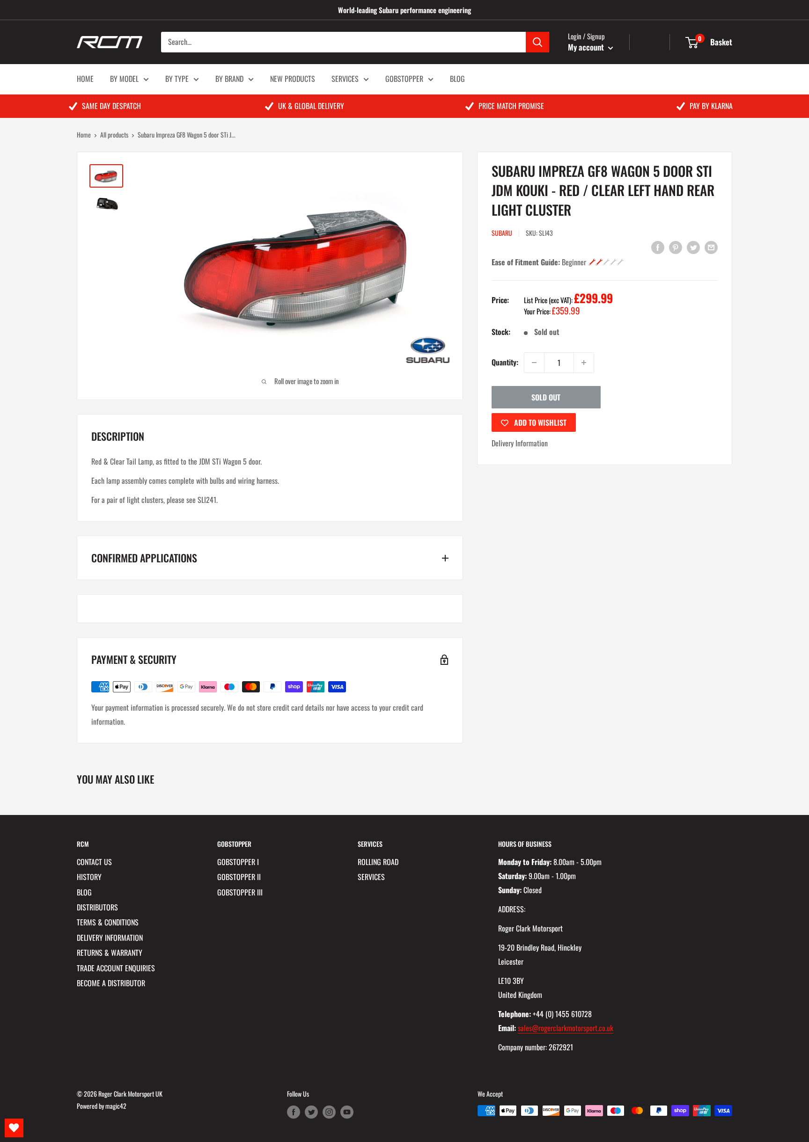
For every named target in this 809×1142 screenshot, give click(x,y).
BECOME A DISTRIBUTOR (111, 983)
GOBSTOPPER (404, 78)
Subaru (502, 233)
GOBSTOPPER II (239, 876)
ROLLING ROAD (378, 861)
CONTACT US (94, 861)
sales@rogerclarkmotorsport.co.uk (565, 1027)
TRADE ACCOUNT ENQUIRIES (116, 968)
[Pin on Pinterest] (675, 247)
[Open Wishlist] (14, 1128)
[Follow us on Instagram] (329, 1112)
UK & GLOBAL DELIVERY (311, 105)
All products (114, 134)
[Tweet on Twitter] (693, 247)
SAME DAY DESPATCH (111, 105)
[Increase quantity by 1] (584, 362)
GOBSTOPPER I (238, 861)
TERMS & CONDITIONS (108, 922)
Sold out (545, 397)
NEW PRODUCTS (292, 78)
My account (587, 47)
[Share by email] (711, 247)
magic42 (115, 1106)
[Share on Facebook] (657, 247)
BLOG (457, 78)
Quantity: (505, 362)
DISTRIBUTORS (97, 907)
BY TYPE (177, 78)
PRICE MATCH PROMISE (511, 105)
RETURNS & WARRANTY (109, 952)
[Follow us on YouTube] (346, 1112)
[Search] (537, 42)
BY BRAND (229, 78)
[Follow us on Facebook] (293, 1112)
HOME (85, 78)
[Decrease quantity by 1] (534, 362)
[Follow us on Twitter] (311, 1112)
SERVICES (345, 78)
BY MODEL (124, 78)
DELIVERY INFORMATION (110, 937)
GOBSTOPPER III (240, 892)
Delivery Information (520, 443)
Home (84, 134)
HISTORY (89, 876)
